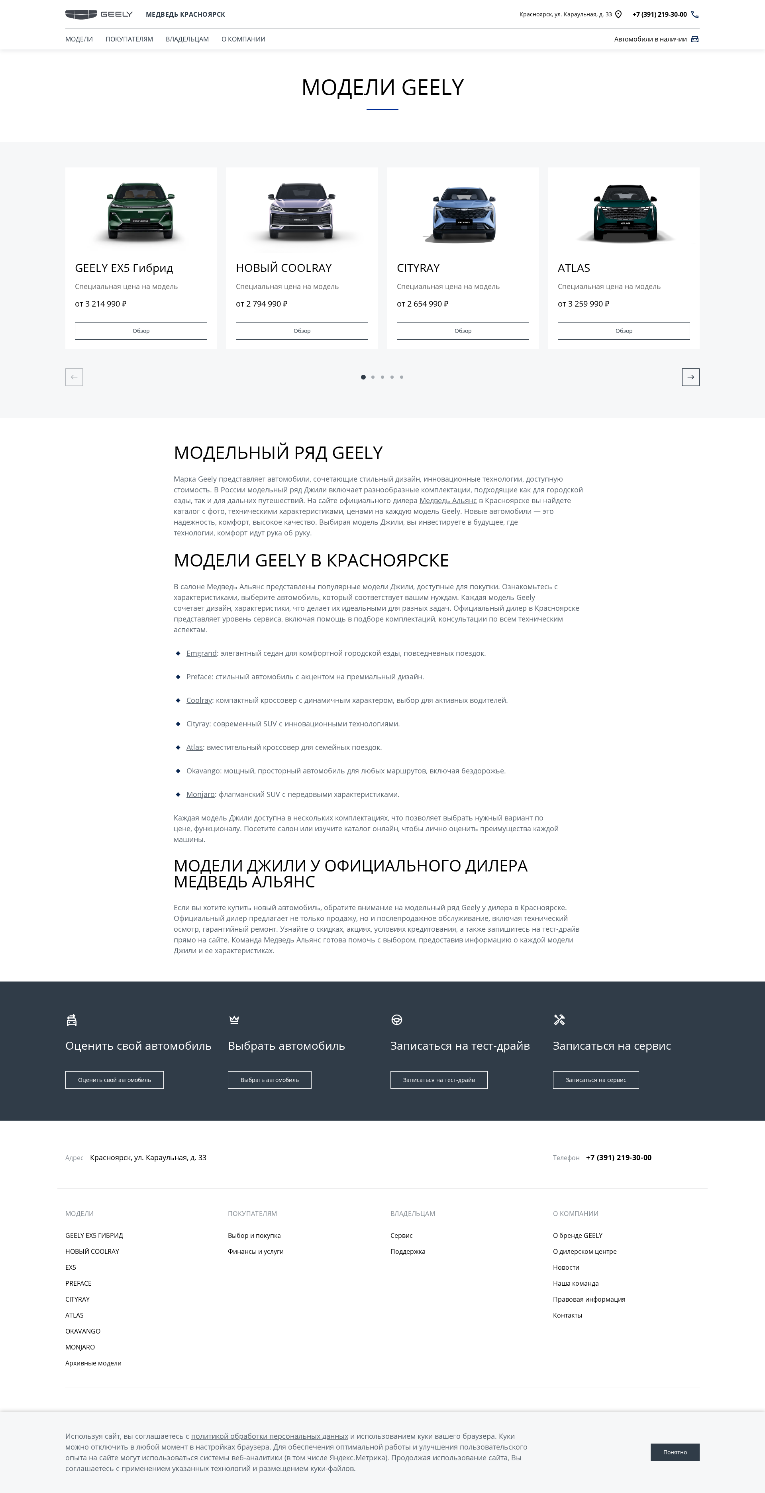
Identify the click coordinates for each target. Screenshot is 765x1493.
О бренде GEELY (577, 1235)
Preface (199, 676)
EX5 (70, 1267)
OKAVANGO (82, 1331)
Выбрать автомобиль (270, 1080)
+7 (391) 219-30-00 (619, 1157)
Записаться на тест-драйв (439, 1080)
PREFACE (78, 1283)
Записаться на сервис (596, 1080)
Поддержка (408, 1251)
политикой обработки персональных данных (269, 1436)
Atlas (194, 747)
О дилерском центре (585, 1251)
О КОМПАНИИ (243, 39)
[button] (363, 377)
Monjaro (200, 794)
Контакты (567, 1315)
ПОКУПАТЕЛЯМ (129, 39)
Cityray (197, 723)
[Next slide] (691, 377)
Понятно (675, 1452)
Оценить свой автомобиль (114, 1080)
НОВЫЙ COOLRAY (92, 1251)
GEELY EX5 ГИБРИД (94, 1235)
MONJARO (80, 1347)
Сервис (401, 1235)
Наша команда (576, 1283)
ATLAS (74, 1315)
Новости (566, 1267)
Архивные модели (93, 1363)
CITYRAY (77, 1299)
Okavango (203, 770)
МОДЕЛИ (79, 1213)
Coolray (199, 700)
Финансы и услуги (256, 1251)
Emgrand (201, 653)
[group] (141, 258)
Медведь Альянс (448, 500)
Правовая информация (589, 1299)
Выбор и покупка (254, 1235)
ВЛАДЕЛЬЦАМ (187, 39)
